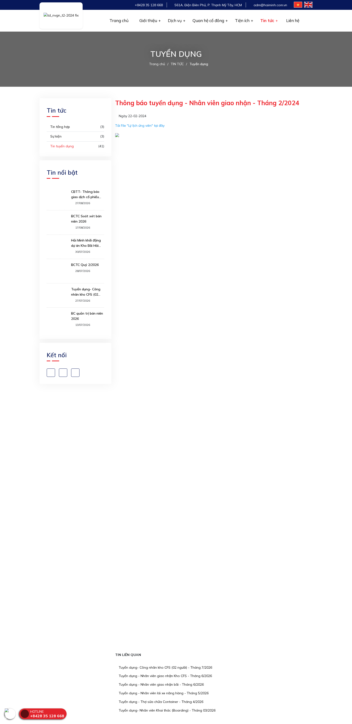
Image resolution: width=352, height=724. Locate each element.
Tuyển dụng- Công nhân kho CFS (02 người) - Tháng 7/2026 (165, 667)
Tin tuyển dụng (61, 146)
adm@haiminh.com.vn (270, 5)
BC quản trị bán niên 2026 (87, 316)
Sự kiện (55, 136)
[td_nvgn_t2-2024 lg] (61, 15)
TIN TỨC (177, 64)
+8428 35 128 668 (149, 5)
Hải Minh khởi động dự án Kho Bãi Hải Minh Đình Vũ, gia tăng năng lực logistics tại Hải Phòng (86, 243)
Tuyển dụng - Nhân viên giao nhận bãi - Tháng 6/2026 (161, 684)
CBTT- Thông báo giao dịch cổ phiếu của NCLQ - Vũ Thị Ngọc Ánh (85, 195)
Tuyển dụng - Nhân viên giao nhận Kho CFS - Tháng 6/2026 (165, 676)
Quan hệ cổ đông (208, 20)
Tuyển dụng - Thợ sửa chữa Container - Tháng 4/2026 (160, 702)
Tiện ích (242, 20)
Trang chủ (119, 20)
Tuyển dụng (198, 64)
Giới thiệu (148, 20)
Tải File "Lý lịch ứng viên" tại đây (140, 125)
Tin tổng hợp (59, 127)
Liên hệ (292, 20)
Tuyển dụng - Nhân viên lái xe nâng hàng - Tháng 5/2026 (163, 693)
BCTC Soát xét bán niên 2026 (86, 219)
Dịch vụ (175, 20)
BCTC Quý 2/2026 (85, 265)
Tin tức (267, 20)
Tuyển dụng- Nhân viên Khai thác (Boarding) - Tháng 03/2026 (167, 710)
